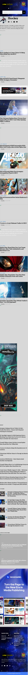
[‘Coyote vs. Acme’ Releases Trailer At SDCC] (14, 212)
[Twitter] (7, 665)
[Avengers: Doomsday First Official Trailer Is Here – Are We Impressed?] (14, 290)
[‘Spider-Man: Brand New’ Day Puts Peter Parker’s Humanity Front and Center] (14, 264)
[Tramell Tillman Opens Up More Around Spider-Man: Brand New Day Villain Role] (2, 510)
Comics (1, 195)
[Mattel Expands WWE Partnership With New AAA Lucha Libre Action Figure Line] (14, 135)
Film (1, 221)
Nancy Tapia (5, 547)
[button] (14, 7)
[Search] (24, 12)
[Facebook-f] (2, 665)
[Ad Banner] (14, 90)
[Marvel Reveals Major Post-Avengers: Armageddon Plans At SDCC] (14, 161)
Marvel (5, 195)
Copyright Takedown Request (6, 638)
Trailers (4, 221)
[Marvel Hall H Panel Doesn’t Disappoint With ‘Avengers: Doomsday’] (14, 68)
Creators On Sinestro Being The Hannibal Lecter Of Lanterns (16, 517)
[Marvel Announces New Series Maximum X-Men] (14, 186)
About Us (3, 636)
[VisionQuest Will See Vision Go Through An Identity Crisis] (2, 525)
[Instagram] (9, 665)
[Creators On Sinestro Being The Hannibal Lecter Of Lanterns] (2, 517)
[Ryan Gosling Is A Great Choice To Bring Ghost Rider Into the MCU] (14, 42)
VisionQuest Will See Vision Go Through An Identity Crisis (16, 525)
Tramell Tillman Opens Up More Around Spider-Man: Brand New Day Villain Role (16, 510)
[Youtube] (4, 665)
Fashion (1, 116)
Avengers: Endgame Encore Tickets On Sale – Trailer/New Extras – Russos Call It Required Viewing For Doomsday (12, 430)
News (5, 116)
